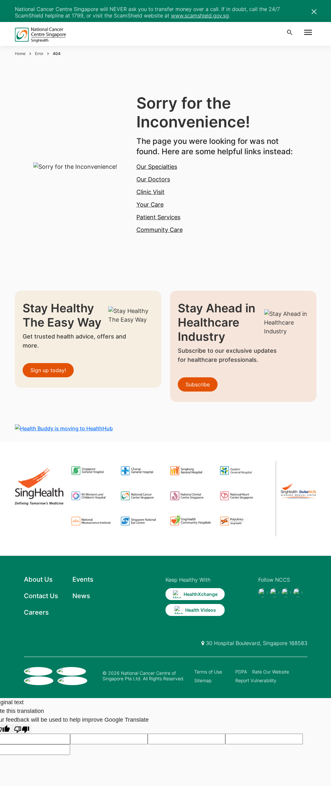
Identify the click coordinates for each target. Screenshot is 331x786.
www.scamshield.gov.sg (200, 15)
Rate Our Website (270, 671)
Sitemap (202, 680)
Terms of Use (208, 671)
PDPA (241, 671)
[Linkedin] (297, 592)
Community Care (159, 229)
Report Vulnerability (255, 680)
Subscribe (198, 384)
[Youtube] (274, 592)
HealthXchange (201, 594)
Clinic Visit (150, 191)
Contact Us (41, 596)
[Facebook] (262, 592)
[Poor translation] (21, 729)
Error (39, 53)
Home (20, 53)
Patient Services (158, 217)
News (81, 596)
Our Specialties (156, 166)
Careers (36, 612)
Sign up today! (48, 370)
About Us (38, 579)
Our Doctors (153, 179)
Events (82, 579)
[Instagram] (286, 592)
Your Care (150, 204)
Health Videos (200, 610)
